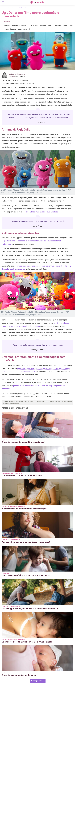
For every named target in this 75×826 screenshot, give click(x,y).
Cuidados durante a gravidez (12, 473)
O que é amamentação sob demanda (19, 675)
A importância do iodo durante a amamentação (24, 508)
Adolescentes (6, 8)
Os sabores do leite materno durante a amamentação (27, 642)
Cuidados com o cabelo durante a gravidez (22, 475)
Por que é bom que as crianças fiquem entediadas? (26, 542)
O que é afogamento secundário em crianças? (24, 442)
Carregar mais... (37, 681)
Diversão (14, 8)
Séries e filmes (23, 8)
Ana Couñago (20, 76)
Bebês (3, 673)
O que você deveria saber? (11, 440)
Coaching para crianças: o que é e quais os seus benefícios (30, 608)
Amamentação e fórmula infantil (13, 506)
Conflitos (5, 573)
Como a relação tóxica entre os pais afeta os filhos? (26, 575)
